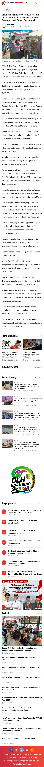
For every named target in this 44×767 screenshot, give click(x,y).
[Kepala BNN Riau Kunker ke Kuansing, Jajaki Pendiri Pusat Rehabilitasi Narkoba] (22, 631)
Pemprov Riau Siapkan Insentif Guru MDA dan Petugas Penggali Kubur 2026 (28, 401)
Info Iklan (28, 754)
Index (38, 336)
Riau (8, 10)
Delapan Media (25, 764)
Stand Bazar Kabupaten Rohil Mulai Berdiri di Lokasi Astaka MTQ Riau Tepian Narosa (27, 386)
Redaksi (10, 24)
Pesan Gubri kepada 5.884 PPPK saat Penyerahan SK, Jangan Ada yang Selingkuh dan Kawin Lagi (27, 415)
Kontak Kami (32, 758)
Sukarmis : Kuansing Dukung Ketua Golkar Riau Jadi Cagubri (10, 354)
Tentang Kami (10, 754)
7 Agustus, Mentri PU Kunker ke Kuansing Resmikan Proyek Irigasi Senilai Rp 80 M (21, 729)
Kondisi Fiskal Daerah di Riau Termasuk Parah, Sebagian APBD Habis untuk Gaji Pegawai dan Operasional (26, 445)
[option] (12, 351)
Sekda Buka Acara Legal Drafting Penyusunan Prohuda (32, 354)
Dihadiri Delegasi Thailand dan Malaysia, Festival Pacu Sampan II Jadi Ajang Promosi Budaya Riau (27, 430)
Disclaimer (22, 758)
